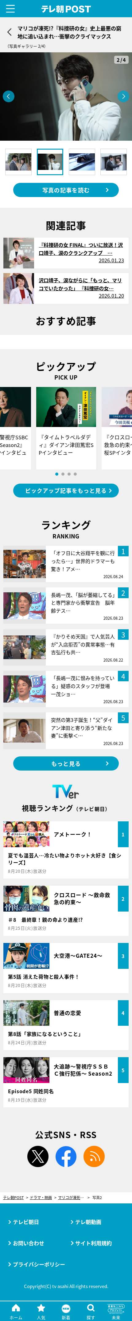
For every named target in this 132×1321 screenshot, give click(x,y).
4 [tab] (75, 474)
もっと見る (66, 763)
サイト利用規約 (93, 1243)
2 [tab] (62, 474)
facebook (66, 1156)
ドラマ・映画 (41, 1197)
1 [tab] (56, 474)
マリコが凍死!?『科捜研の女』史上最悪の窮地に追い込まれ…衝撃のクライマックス (74, 1197)
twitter (38, 1156)
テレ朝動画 (88, 1222)
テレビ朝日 (26, 1222)
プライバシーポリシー (39, 1264)
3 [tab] (69, 474)
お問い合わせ (28, 1243)
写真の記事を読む (66, 190)
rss (94, 1156)
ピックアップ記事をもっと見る (66, 490)
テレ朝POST (66, 9)
